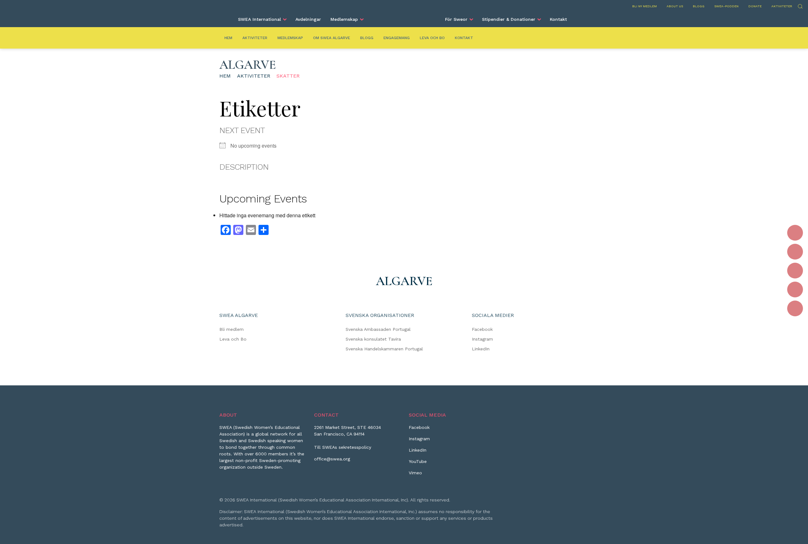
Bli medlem (231, 329)
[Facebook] (795, 233)
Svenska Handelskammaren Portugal (384, 348)
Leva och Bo (432, 38)
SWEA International (259, 19)
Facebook (482, 329)
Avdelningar (308, 19)
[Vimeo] (795, 308)
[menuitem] (262, 19)
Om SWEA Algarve (331, 38)
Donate (755, 6)
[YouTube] (795, 289)
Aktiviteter (781, 6)
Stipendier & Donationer (508, 19)
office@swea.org (332, 458)
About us (675, 6)
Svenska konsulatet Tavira (373, 339)
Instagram (482, 339)
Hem (228, 38)
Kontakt (558, 19)
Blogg (698, 6)
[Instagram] (795, 252)
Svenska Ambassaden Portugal (378, 329)
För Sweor (456, 19)
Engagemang (396, 38)
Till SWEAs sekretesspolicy (342, 447)
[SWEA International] (404, 16)
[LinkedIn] (795, 270)
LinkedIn (481, 348)
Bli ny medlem (644, 6)
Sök (800, 5)
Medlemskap (344, 19)
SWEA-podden (726, 6)
